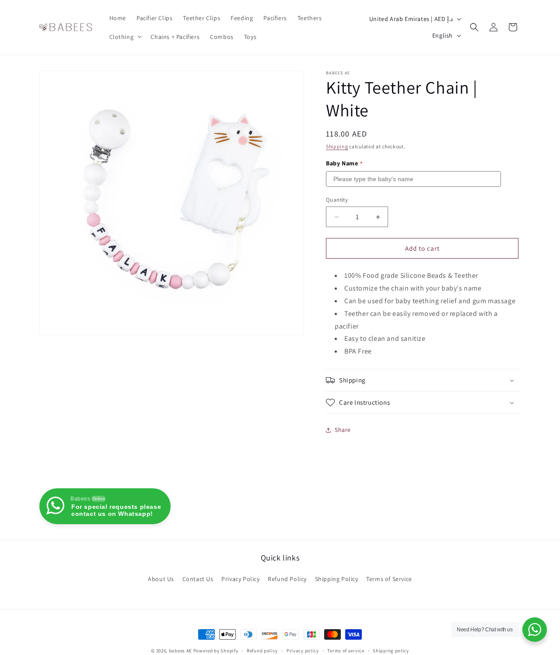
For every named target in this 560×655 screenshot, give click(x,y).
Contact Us (198, 579)
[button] (125, 36)
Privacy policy (303, 650)
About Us (161, 579)
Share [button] (343, 430)
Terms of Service (389, 579)
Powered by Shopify (215, 651)
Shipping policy (391, 650)
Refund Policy (287, 579)
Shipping (337, 146)
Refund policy (262, 650)
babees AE (180, 651)
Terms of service (345, 650)
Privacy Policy (240, 579)
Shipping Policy (336, 579)
